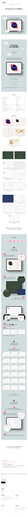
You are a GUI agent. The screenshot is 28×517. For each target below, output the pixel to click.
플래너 (4, 484)
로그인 (10, 4)
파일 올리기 (2, 4)
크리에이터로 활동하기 (3, 508)
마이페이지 (5, 4)
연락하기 (2, 507)
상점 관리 (8, 4)
